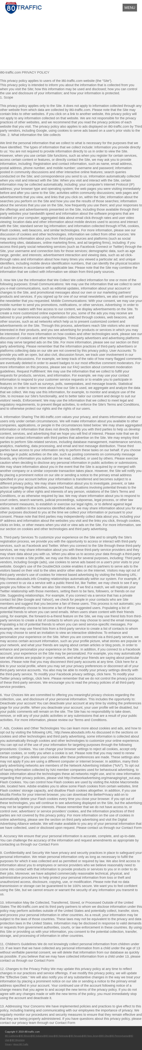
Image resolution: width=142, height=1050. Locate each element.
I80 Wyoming (18, 1040)
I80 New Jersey (91, 1036)
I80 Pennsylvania (119, 1036)
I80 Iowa (49, 1036)
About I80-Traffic (20, 1044)
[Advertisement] (71, 41)
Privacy (8, 1044)
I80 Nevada (76, 1036)
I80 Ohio (105, 1036)
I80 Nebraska (62, 1036)
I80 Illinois (25, 1036)
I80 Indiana (37, 1036)
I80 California (11, 1036)
